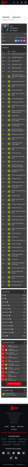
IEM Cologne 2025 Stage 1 (18, 54)
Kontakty (14, 429)
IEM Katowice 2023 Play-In (18, 134)
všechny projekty (24, 444)
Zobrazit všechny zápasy (14, 383)
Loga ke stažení (14, 420)
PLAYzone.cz (12, 464)
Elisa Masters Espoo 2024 (18, 81)
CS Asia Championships (17, 98)
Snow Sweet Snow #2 (17, 247)
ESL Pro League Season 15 (18, 175)
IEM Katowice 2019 (16, 285)
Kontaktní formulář (14, 422)
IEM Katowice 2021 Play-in (18, 250)
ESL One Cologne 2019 (17, 281)
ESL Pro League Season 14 (18, 216)
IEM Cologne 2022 (16, 153)
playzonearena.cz (22, 439)
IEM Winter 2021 (16, 195)
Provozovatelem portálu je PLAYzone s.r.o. (14, 413)
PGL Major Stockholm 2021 (18, 204)
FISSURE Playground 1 (17, 57)
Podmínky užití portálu (14, 418)
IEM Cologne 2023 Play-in (18, 102)
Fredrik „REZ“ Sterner (8, 20)
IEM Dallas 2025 (16, 61)
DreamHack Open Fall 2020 (18, 268)
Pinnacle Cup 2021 (16, 243)
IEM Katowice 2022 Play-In (18, 182)
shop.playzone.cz (7, 444)
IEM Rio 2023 (15, 115)
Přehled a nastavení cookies (14, 415)
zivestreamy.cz (17, 444)
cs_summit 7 (15, 259)
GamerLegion (16, 17)
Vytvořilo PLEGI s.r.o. (20, 464)
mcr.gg (4, 441)
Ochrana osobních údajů (14, 417)
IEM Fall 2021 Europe (17, 207)
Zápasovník (5, 17)
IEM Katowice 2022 (16, 178)
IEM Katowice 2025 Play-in (18, 71)
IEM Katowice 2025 (16, 68)
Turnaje (12, 426)
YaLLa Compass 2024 (17, 90)
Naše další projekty (14, 436)
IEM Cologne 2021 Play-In (18, 219)
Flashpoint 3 (15, 236)
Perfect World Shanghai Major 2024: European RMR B (18, 76)
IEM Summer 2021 (16, 233)
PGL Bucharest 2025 (17, 64)
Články (7, 426)
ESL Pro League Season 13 (18, 240)
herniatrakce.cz (12, 439)
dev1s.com (4, 439)
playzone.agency (12, 441)
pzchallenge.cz (21, 441)
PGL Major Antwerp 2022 (18, 161)
